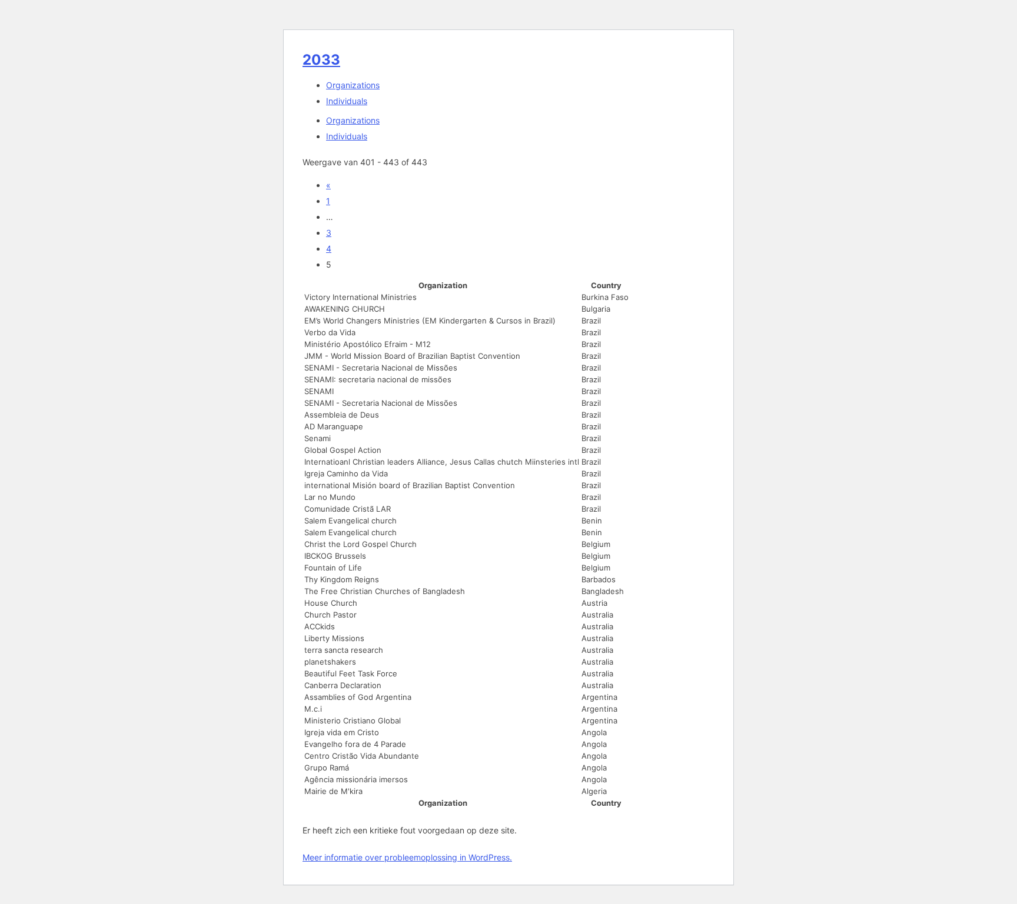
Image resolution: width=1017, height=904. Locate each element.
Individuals (346, 101)
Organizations (353, 85)
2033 (321, 59)
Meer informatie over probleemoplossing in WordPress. (407, 857)
